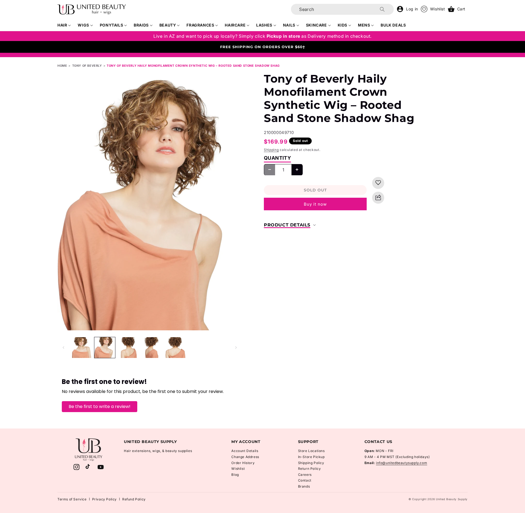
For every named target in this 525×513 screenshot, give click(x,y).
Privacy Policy (104, 499)
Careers (305, 475)
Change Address (245, 457)
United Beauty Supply (452, 499)
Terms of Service (72, 499)
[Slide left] (63, 348)
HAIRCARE (235, 25)
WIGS (83, 25)
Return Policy (309, 469)
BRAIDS (141, 25)
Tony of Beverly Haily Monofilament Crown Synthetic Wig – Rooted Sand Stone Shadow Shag (193, 66)
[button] (64, 25)
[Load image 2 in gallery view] (104, 347)
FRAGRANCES (200, 25)
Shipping (271, 150)
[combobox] (342, 9)
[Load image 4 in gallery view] (151, 347)
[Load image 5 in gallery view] (175, 347)
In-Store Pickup (311, 457)
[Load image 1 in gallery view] (81, 347)
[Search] (382, 9)
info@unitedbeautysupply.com (401, 463)
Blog (235, 475)
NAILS (289, 25)
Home (62, 66)
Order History (243, 463)
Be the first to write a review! (99, 406)
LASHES (264, 25)
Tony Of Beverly (87, 66)
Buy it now (315, 204)
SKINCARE (316, 25)
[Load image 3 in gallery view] (128, 347)
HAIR (62, 25)
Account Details (244, 451)
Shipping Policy (311, 463)
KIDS (342, 25)
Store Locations (311, 451)
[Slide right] (236, 348)
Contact (304, 480)
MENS (364, 25)
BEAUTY (167, 25)
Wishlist (238, 469)
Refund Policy (134, 499)
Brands (304, 486)
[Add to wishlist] (378, 182)
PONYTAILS (111, 25)
